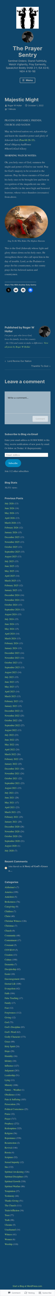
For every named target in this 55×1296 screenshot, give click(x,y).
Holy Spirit (10, 1046)
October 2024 (11, 604)
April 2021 (10, 807)
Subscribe (13, 463)
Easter (7, 973)
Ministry (8, 1084)
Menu (29, 80)
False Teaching (11, 998)
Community (10, 935)
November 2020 (12, 831)
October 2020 (11, 836)
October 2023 (11, 662)
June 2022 (9, 739)
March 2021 (10, 812)
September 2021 (12, 783)
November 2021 (12, 773)
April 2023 (10, 691)
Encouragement (12, 978)
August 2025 (11, 556)
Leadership (10, 1075)
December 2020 (12, 826)
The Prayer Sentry (27, 51)
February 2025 (11, 585)
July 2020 (9, 850)
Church (8, 930)
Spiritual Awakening (14, 1171)
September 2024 (12, 609)
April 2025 (10, 575)
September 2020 (12, 840)
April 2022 (10, 749)
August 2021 (11, 787)
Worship (8, 1244)
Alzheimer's (10, 887)
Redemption (10, 1128)
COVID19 (10, 949)
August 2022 (11, 730)
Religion (9, 1133)
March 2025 (10, 580)
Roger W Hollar (15, 105)
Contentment (11, 940)
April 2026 (10, 517)
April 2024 (10, 633)
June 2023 (9, 681)
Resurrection (10, 1142)
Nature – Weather (13, 1089)
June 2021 (9, 797)
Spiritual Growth (12, 1181)
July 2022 (9, 734)
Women (8, 1239)
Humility (9, 1056)
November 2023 (12, 657)
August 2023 (11, 672)
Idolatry (8, 1060)
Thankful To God (39, 366)
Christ (7, 916)
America (9, 891)
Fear (7, 1007)
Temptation (10, 1191)
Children (9, 911)
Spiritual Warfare (12, 1186)
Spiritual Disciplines (14, 1176)
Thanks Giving (12, 1200)
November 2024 (12, 599)
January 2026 (11, 532)
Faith (7, 993)
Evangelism (10, 988)
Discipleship (10, 969)
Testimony (9, 1195)
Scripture (9, 1157)
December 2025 (12, 537)
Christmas (9, 925)
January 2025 (11, 590)
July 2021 (9, 792)
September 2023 (12, 667)
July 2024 (9, 619)
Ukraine (8, 1224)
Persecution (10, 1104)
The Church (10, 1205)
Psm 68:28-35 (27, 140)
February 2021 (11, 816)
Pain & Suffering (12, 1099)
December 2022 (12, 710)
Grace (7, 1041)
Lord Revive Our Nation (17, 362)
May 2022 (9, 744)
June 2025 (9, 565)
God (7, 1022)
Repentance (10, 1137)
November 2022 (12, 715)
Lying (7, 1080)
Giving (8, 1017)
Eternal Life (10, 983)
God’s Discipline (12, 1026)
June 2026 (9, 508)
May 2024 (9, 628)
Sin (6, 1166)
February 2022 (11, 758)
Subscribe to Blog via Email (21, 434)
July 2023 (9, 677)
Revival (8, 1147)
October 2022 (11, 720)
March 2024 (10, 638)
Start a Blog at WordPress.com (27, 1286)
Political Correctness (14, 1109)
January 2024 (11, 648)
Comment (40, 419)
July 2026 (9, 503)
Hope (7, 1051)
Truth (7, 1219)
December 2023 (12, 652)
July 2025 (9, 561)
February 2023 (11, 701)
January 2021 (11, 821)
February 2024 (11, 643)
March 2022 (10, 754)
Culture (8, 959)
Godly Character (12, 1036)
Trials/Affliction (12, 1210)
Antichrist (9, 896)
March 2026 (10, 522)
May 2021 (9, 802)
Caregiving (10, 906)
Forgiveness (10, 1012)
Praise (7, 1113)
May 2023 (9, 686)
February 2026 (11, 527)
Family (8, 1002)
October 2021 (11, 778)
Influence (9, 1065)
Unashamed (10, 1229)
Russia (8, 1152)
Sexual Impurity (12, 1162)
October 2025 (11, 546)
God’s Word (10, 1031)
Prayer (8, 1118)
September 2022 (12, 725)
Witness (8, 1234)
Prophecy (9, 1123)
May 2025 (9, 570)
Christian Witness (13, 920)
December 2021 (12, 768)
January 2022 (11, 763)
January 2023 (11, 705)
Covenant (9, 944)
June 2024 (9, 623)
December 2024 (12, 595)
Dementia (9, 964)
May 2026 (9, 512)
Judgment (9, 1070)
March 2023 (10, 696)
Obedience (10, 1094)
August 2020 (11, 845)
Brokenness (10, 901)
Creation (9, 954)
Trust (7, 1215)
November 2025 (12, 541)
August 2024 (11, 614)
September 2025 (12, 551)
